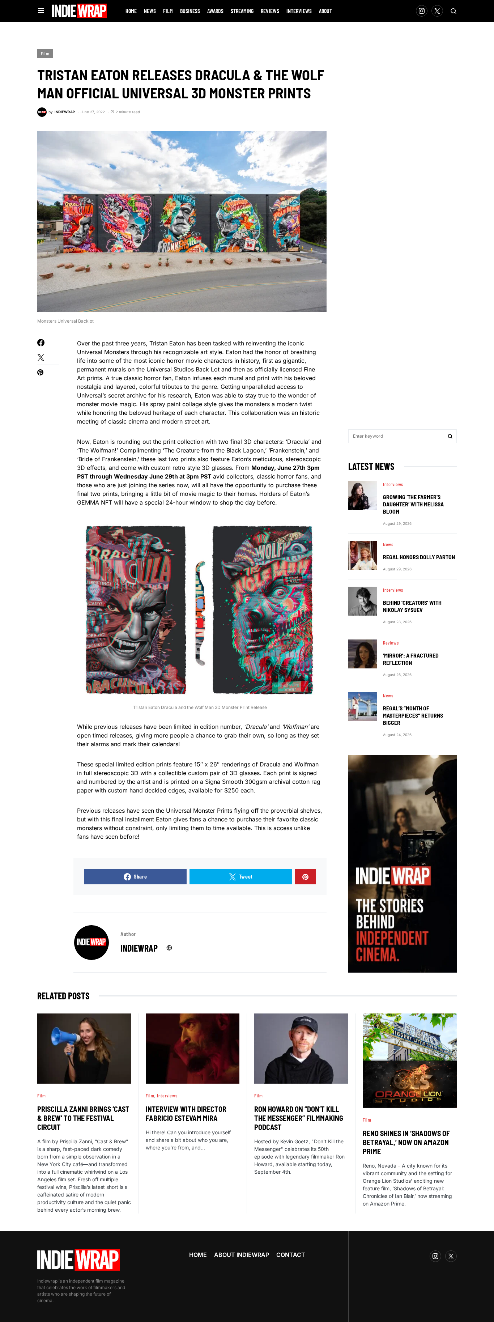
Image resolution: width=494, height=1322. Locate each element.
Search (450, 436)
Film (45, 53)
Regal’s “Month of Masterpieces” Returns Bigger (413, 715)
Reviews (391, 642)
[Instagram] (421, 11)
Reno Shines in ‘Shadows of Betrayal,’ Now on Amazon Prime (406, 1142)
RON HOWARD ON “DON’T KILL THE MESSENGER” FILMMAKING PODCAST (298, 1118)
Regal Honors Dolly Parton (419, 556)
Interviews (393, 484)
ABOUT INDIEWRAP (241, 1254)
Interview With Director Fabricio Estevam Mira (186, 1113)
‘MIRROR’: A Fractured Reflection (411, 659)
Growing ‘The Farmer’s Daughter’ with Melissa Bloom (413, 504)
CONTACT (290, 1254)
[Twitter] (437, 11)
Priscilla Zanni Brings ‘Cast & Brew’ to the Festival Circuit (83, 1118)
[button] (41, 11)
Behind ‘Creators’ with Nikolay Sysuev (412, 606)
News (388, 544)
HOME (198, 1254)
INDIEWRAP (139, 947)
